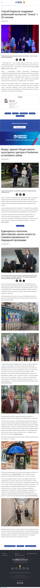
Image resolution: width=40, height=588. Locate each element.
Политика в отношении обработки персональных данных (20, 576)
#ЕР (8, 113)
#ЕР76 (15, 113)
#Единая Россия (24, 113)
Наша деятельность (8, 5)
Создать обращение (19, 127)
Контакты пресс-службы (19, 555)
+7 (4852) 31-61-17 (20, 560)
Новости (14, 5)
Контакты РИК (4, 555)
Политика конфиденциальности (20, 575)
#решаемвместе (20, 225)
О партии (3, 553)
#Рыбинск (32, 113)
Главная (2, 5)
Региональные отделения (32, 553)
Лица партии (17, 553)
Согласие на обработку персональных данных (20, 577)
